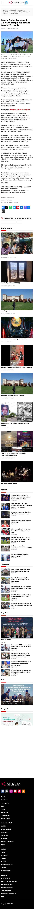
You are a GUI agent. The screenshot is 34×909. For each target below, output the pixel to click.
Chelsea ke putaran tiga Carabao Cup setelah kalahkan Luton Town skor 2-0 (21, 505)
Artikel (3, 849)
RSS (2, 897)
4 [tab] (19, 707)
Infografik (5, 709)
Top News (5, 613)
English (3, 861)
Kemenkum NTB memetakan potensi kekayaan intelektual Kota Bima (21, 588)
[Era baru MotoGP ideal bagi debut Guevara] (5, 557)
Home (6, 10)
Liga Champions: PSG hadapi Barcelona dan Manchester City (20, 531)
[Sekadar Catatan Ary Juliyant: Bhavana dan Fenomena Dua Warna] (17, 471)
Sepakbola (4, 835)
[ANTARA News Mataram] (19, 2)
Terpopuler (5, 564)
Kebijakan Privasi (6, 884)
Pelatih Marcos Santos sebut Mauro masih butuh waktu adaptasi (21, 596)
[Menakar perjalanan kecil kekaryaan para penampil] (17, 243)
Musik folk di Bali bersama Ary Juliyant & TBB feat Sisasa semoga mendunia (15, 338)
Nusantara (4, 812)
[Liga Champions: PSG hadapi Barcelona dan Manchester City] (5, 531)
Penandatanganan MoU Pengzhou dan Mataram (13, 700)
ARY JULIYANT (9, 218)
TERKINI (4, 490)
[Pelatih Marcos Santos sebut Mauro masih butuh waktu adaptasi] (5, 597)
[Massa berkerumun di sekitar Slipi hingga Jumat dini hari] (5, 514)
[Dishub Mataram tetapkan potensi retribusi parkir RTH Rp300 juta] (5, 580)
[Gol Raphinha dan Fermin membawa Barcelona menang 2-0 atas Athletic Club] (5, 498)
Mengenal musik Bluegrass (20, 110)
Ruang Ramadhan (7, 864)
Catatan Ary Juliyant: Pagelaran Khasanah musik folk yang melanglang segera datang (16, 366)
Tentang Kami (6, 890)
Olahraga (4, 832)
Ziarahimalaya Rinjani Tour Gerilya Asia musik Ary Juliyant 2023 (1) (14, 282)
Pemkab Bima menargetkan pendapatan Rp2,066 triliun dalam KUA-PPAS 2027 (20, 655)
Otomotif (4, 855)
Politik (3, 826)
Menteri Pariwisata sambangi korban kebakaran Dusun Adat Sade (21, 605)
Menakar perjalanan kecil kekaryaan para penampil (15, 254)
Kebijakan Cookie (7, 887)
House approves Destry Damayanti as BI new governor (15, 638)
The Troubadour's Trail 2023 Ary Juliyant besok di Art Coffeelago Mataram (15, 394)
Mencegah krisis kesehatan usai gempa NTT (15, 768)
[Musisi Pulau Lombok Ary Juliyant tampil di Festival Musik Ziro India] (17, 628)
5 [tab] (22, 707)
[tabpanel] (17, 694)
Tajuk (3, 852)
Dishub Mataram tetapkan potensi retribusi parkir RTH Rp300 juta (20, 579)
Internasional (5, 878)
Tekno (3, 858)
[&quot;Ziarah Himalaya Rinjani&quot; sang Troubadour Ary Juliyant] (17, 299)
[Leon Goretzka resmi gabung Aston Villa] (5, 523)
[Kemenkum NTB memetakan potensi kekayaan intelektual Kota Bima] (5, 589)
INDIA (19, 222)
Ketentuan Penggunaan (9, 881)
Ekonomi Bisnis (6, 829)
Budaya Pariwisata (7, 841)
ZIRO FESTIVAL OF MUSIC (23, 218)
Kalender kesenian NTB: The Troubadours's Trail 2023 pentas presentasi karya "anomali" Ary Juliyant (16, 453)
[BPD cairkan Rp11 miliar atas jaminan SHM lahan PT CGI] (5, 572)
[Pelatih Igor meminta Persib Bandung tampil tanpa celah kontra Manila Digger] (5, 540)
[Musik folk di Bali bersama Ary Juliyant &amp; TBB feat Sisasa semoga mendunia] (17, 327)
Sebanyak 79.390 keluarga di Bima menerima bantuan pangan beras (21, 663)
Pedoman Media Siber (8, 894)
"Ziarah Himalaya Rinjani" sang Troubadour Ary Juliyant (16, 310)
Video (3, 809)
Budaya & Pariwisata (16, 10)
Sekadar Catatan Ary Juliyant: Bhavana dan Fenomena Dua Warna (16, 482)
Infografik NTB (6, 871)
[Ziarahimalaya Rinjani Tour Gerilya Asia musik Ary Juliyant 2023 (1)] (17, 271)
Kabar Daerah (5, 818)
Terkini (3, 797)
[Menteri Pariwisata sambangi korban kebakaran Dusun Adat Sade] (5, 606)
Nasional (4, 875)
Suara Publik (5, 815)
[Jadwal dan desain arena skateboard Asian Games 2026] (5, 548)
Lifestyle (4, 838)
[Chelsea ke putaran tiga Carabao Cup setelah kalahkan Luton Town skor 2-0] (5, 506)
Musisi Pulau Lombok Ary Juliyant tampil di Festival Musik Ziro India (16, 12)
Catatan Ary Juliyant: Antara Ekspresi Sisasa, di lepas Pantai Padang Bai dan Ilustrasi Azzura (17, 423)
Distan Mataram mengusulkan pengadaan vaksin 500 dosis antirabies (21, 672)
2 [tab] (14, 707)
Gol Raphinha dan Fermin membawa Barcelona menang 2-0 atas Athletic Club (21, 497)
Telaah (3, 867)
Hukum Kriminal (6, 823)
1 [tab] (12, 707)
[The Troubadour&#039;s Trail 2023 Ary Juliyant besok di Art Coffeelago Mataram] (17, 383)
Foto (3, 680)
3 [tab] (17, 707)
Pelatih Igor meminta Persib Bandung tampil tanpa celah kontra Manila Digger (20, 539)
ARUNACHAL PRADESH (9, 222)
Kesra (3, 844)
